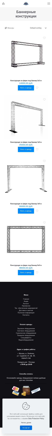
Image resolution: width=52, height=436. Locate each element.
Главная (26, 299)
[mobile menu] (49, 4)
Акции (26, 301)
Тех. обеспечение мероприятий (26, 308)
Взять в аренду (26, 88)
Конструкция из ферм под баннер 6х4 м (26, 265)
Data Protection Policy (36, 418)
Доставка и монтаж (26, 310)
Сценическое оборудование (26, 333)
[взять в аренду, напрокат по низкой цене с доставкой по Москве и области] (26, 4)
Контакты (26, 315)
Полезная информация (26, 313)
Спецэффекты (26, 338)
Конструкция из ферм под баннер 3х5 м (26, 204)
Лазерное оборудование (26, 335)
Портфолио (26, 306)
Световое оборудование (26, 331)
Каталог (26, 303)
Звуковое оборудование (26, 328)
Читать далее (26, 423)
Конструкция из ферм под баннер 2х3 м (26, 80)
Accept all (26, 428)
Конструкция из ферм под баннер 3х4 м (26, 142)
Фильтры (10, 28)
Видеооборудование (26, 340)
